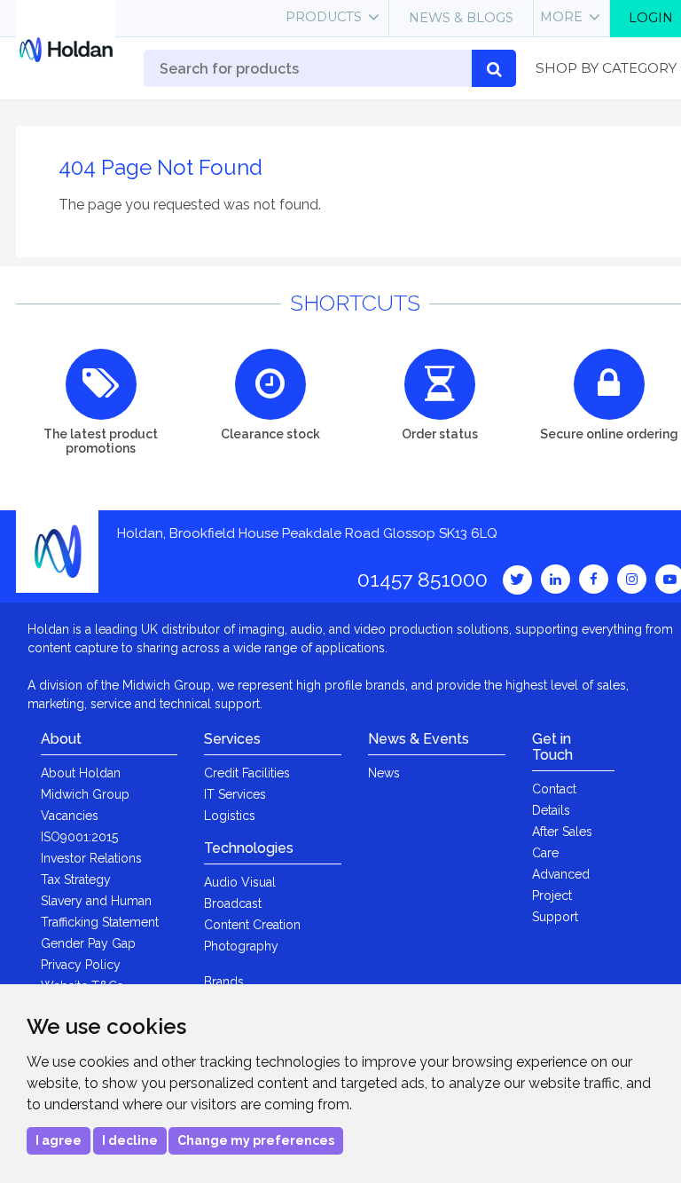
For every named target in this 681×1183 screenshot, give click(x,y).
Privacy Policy (81, 965)
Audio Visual (240, 882)
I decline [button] (130, 1140)
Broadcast (233, 903)
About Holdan (81, 773)
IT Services (235, 794)
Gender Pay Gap (88, 943)
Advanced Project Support (561, 895)
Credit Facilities (247, 773)
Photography (241, 946)
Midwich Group (85, 794)
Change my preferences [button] (255, 1140)
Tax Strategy (76, 879)
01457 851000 (422, 579)
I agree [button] (58, 1140)
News (384, 773)
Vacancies (69, 815)
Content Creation (252, 925)
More (561, 17)
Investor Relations (91, 858)
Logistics (229, 815)
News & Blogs (461, 18)
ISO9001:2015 (79, 837)
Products (324, 17)
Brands (224, 981)
